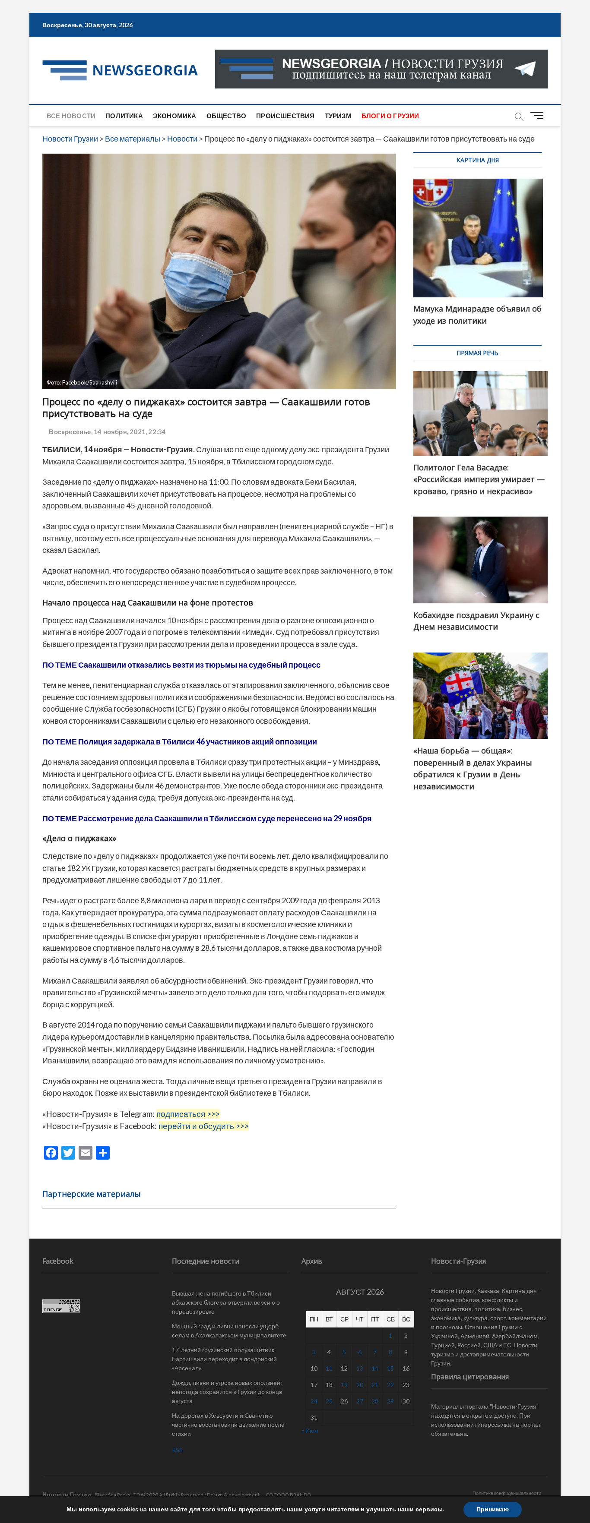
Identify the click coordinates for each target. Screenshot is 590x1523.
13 (359, 1368)
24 (314, 1401)
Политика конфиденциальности (507, 1493)
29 (390, 1401)
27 (359, 1401)
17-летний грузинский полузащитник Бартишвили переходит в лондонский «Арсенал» (224, 1359)
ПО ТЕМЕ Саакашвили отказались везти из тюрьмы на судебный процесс (181, 664)
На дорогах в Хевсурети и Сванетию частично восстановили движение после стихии (228, 1424)
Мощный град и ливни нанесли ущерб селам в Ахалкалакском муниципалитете (229, 1330)
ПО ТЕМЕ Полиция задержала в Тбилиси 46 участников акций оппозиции (180, 741)
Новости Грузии (66, 1494)
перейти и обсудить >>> (204, 1126)
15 (390, 1368)
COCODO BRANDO (288, 1494)
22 (390, 1384)
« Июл (309, 1430)
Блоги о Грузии (390, 116)
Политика (124, 116)
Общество (226, 116)
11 (329, 1368)
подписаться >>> (188, 1114)
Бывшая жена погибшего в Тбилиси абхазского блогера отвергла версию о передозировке (226, 1302)
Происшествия (285, 116)
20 (359, 1384)
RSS (177, 1450)
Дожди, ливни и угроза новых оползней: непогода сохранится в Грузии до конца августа (227, 1391)
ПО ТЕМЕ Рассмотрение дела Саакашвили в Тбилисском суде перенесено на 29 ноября (207, 818)
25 (329, 1401)
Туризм (338, 116)
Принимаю (492, 1509)
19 (344, 1384)
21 (374, 1384)
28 (374, 1401)
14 (374, 1368)
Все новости (71, 116)
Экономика (175, 116)
